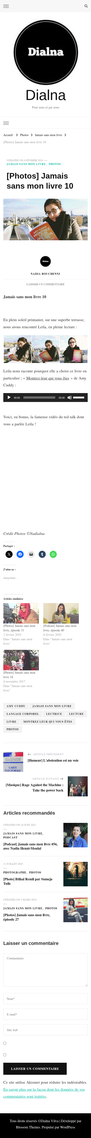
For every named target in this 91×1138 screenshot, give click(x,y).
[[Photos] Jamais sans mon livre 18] (21, 660)
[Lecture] (9, 397)
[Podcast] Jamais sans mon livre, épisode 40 (59, 628)
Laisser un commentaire (45, 284)
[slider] (79, 397)
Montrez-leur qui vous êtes (47, 378)
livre (11, 722)
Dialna (45, 95)
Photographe (14, 872)
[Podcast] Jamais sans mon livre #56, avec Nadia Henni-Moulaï (30, 846)
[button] (17, 349)
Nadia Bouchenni (45, 274)
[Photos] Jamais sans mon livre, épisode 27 (26, 917)
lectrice (54, 714)
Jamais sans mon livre (26, 164)
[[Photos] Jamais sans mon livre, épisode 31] (21, 613)
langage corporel (23, 714)
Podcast (10, 837)
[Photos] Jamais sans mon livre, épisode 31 (19, 628)
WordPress (67, 1127)
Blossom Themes (28, 1127)
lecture (76, 714)
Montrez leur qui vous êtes (47, 722)
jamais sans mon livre (52, 706)
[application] (45, 397)
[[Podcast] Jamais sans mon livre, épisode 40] (61, 613)
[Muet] (69, 397)
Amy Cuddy (16, 706)
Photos (55, 164)
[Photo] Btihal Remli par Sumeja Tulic (27, 881)
